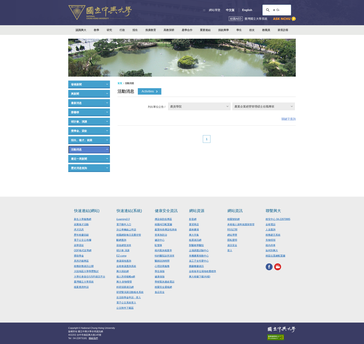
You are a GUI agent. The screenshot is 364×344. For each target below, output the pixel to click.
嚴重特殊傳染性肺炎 (166, 229)
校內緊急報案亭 (163, 250)
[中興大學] (281, 329)
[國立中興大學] (100, 12)
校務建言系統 (273, 234)
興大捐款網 (122, 271)
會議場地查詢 (123, 260)
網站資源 (196, 211)
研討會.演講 (122, 250)
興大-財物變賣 (124, 281)
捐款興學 (223, 29)
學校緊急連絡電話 (164, 281)
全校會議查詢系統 (126, 266)
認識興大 (81, 29)
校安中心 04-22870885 (278, 219)
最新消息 (76, 102)
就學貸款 (79, 245)
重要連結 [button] (205, 29)
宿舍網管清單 (123, 245)
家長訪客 (283, 29)
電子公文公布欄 (82, 240)
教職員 (266, 29)
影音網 (192, 219)
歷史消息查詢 (79, 168)
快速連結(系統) (129, 211)
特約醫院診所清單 (164, 255)
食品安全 (160, 292)
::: (204, 10)
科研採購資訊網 (125, 287)
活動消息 (76, 149)
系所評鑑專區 (81, 260)
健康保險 (160, 276)
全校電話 (270, 224)
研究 (109, 29)
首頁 (120, 83)
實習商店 (194, 224)
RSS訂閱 (232, 229)
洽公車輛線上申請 (126, 229)
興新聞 (75, 93)
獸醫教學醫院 (196, 245)
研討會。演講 (79, 121)
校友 (252, 29)
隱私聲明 (232, 240)
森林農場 (194, 229)
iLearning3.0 (123, 219)
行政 (122, 29)
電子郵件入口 (123, 224)
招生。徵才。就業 (81, 140)
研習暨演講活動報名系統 (130, 292)
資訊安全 (232, 245)
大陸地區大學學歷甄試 (86, 271)
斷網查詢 (121, 240)
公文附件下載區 (125, 307)
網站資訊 (235, 211)
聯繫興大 (273, 211)
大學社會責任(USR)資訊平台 (89, 276)
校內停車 (270, 245)
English (247, 10)
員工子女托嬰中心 (199, 260)
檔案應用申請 (81, 287)
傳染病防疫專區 (163, 219)
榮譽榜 (75, 112)
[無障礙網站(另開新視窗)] (281, 337)
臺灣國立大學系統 (84, 281)
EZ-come (121, 255)
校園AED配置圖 (163, 224)
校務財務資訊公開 (84, 266)
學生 (239, 29)
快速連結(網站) (87, 211)
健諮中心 (160, 240)
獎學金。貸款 (79, 130)
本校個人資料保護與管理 (240, 224)
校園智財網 (233, 219)
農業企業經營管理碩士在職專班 (254, 106)
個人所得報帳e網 (125, 276)
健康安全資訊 (166, 211)
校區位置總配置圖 (275, 255)
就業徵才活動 (81, 224)
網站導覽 (214, 10)
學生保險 (160, 271)
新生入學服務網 (82, 219)
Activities (148, 91)
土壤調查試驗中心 (199, 250)
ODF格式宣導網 (82, 250)
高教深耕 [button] (169, 29)
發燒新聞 (76, 84)
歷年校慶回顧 (81, 234)
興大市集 (194, 234)
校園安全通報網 (163, 287)
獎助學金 (79, 255)
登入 (229, 250)
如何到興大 (272, 250)
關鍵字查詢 (289, 118)
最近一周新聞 (79, 158)
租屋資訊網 (195, 240)
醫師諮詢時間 (162, 260)
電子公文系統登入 (126, 302)
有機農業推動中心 (199, 255)
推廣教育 (150, 29)
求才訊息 (79, 229)
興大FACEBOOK (269, 266)
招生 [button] (135, 29)
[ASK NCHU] (284, 19)
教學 (96, 29)
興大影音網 (277, 266)
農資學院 (176, 106)
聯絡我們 (93, 338)
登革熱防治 (161, 234)
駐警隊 (158, 245)
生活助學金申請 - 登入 (128, 297)
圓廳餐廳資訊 (196, 266)
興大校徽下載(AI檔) (199, 276)
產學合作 (187, 29)
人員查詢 (270, 229)
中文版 (230, 10)
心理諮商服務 (162, 266)
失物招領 (270, 240)
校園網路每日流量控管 (128, 234)
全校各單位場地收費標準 (202, 271)
